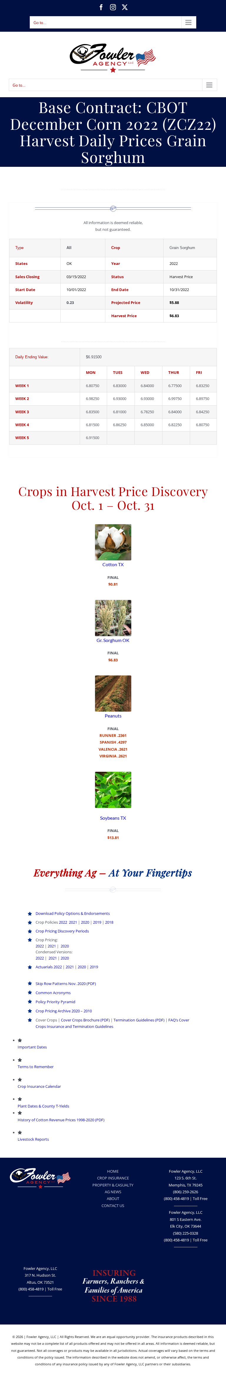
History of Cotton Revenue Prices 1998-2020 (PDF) (61, 1119)
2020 (85, 922)
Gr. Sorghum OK (113, 640)
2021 (73, 922)
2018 (109, 922)
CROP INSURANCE (113, 1178)
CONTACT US (113, 1205)
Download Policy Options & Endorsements (73, 913)
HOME (113, 1171)
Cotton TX (113, 564)
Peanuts (113, 715)
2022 (63, 922)
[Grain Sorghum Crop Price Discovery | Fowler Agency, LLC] (113, 601)
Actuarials (44, 966)
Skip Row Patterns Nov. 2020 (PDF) (66, 983)
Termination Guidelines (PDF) (139, 1020)
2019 (97, 922)
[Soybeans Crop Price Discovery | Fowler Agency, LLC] (113, 773)
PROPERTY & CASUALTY (112, 1185)
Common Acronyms (53, 992)
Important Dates (32, 1047)
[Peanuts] (113, 677)
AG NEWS (113, 1191)
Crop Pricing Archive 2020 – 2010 (64, 1011)
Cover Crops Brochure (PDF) (85, 1020)
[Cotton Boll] (113, 526)
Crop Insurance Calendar (39, 1086)
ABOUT (113, 1198)
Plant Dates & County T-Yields (43, 1106)
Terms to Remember (36, 1066)
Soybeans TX (113, 818)
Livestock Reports (33, 1139)
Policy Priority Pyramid (55, 1001)
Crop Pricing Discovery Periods (62, 931)
